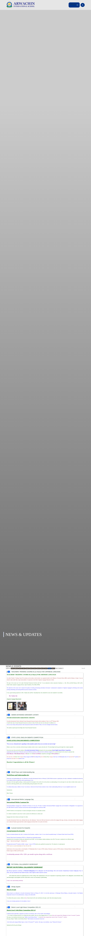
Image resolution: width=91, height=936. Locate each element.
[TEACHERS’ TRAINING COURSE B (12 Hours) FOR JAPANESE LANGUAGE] (12, 706)
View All (83, 668)
